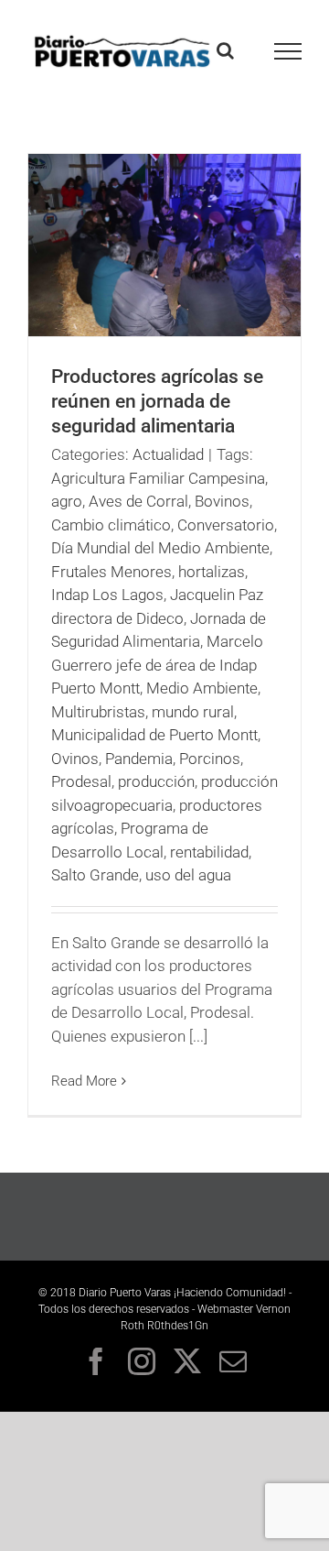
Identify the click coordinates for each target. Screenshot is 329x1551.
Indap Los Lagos (107, 594)
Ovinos (75, 758)
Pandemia (139, 758)
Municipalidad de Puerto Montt (154, 735)
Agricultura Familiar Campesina (158, 478)
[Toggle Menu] (288, 51)
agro (66, 501)
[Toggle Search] (225, 50)
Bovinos (222, 501)
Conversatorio (225, 525)
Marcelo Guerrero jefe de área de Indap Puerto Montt (157, 664)
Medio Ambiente (202, 688)
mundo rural (193, 712)
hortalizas (211, 572)
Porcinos (209, 758)
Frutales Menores (111, 572)
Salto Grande (95, 875)
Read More (84, 1081)
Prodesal (81, 781)
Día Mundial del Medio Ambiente (160, 548)
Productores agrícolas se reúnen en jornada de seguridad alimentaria (157, 401)
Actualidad (168, 454)
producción (156, 781)
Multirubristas (98, 712)
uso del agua (188, 875)
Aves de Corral (138, 501)
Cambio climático (111, 525)
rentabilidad (209, 852)
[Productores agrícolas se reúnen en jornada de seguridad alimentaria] (164, 245)
